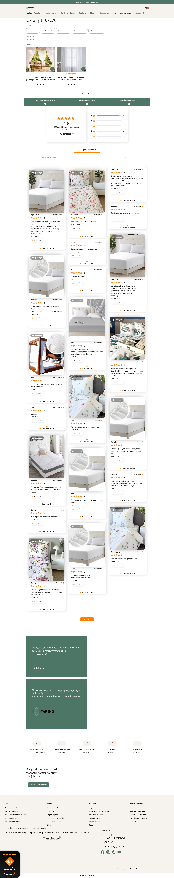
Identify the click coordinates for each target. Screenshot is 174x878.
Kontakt (145, 869)
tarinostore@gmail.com (114, 846)
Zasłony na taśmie (137, 811)
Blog (49, 825)
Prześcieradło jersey (138, 818)
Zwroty (132, 869)
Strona (83, 93)
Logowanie (93, 808)
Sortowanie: (30, 39)
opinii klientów (66, 127)
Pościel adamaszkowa (139, 808)
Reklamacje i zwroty (13, 821)
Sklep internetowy (86, 875)
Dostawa (139, 869)
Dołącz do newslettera (38, 784)
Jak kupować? (52, 808)
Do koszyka (52, 69)
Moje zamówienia (96, 815)
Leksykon (134, 821)
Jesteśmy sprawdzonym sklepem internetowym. (25, 828)
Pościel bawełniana (138, 815)
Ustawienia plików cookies (99, 811)
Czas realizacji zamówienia (16, 815)
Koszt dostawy (11, 818)
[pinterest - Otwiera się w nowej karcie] (114, 852)
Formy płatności (12, 811)
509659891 (108, 842)
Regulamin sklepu (54, 821)
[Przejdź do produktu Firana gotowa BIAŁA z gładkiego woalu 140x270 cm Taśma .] (71, 59)
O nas (91, 825)
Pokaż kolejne (87, 619)
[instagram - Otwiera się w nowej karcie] (108, 852)
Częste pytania (53, 815)
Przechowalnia (94, 818)
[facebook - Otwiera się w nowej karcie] (103, 852)
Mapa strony (52, 811)
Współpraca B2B (12, 808)
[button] (79, 150)
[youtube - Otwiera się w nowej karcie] (119, 852)
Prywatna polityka (123, 869)
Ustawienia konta (96, 821)
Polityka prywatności (55, 818)
